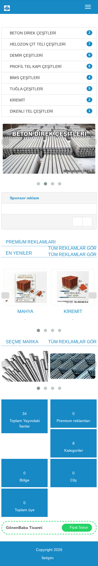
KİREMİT (49, 100)
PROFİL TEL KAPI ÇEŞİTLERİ (49, 66)
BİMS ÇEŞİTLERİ (49, 78)
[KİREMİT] (51, 266)
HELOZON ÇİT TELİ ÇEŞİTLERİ (49, 44)
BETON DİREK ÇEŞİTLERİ (49, 33)
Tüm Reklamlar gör (72, 248)
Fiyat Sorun (78, 527)
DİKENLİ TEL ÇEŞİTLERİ (49, 111)
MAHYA (25, 311)
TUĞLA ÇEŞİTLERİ (49, 89)
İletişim (48, 558)
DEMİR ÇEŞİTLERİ (49, 55)
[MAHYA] (4, 266)
